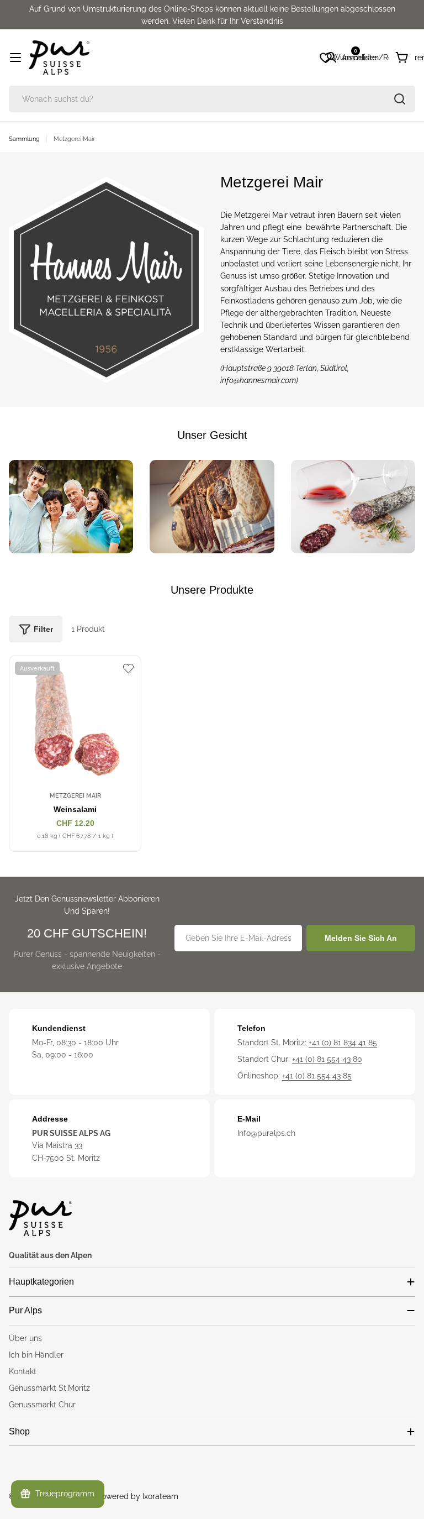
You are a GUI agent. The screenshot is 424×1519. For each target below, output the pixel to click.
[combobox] (212, 99)
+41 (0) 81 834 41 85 (343, 1042)
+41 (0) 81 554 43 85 (317, 1075)
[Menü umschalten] (15, 57)
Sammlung (24, 139)
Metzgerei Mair (75, 795)
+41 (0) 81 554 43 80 (327, 1059)
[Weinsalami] (75, 722)
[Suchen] (399, 99)
